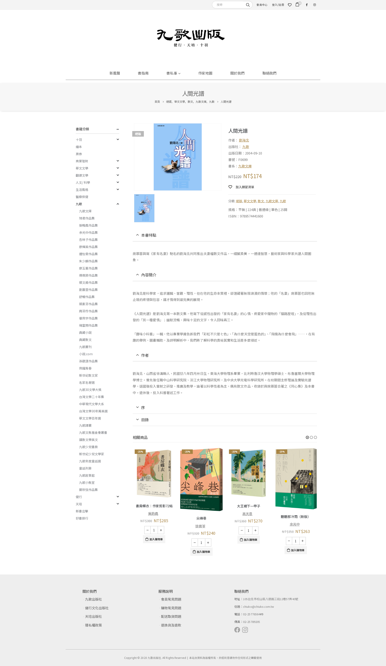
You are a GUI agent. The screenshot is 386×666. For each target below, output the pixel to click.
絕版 (239, 201)
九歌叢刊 (85, 346)
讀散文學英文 (88, 439)
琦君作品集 (87, 218)
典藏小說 (85, 332)
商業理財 (82, 161)
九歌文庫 (245, 166)
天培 (79, 504)
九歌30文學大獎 (90, 389)
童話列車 (85, 468)
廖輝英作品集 (88, 246)
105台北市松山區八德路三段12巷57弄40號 (270, 599)
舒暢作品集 (87, 296)
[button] (307, 437)
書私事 (171, 73)
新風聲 (114, 73)
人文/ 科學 (83, 182)
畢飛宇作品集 (88, 318)
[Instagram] (314, 4)
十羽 (79, 139)
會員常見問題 (171, 599)
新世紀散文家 (88, 375)
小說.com (86, 354)
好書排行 (82, 518)
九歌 (245, 146)
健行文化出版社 (97, 607)
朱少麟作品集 (88, 261)
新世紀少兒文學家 (91, 454)
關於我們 (237, 73)
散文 (261, 201)
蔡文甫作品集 (88, 282)
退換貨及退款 (171, 625)
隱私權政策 (93, 625)
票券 (79, 154)
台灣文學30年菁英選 (93, 411)
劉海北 (244, 140)
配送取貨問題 (171, 616)
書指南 (143, 73)
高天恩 (247, 513)
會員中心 (261, 4)
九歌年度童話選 (90, 461)
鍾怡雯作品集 (88, 254)
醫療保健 (82, 196)
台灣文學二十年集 (91, 397)
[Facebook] (306, 4)
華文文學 (250, 201)
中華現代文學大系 (91, 404)
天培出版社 (93, 616)
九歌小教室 (87, 482)
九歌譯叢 (85, 425)
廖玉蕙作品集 (88, 268)
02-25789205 (251, 622)
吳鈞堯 (153, 513)
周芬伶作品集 (88, 311)
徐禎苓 (200, 526)
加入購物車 (156, 539)
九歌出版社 (93, 599)
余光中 (295, 524)
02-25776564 (251, 614)
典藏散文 (85, 339)
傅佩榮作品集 (88, 275)
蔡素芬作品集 (88, 304)
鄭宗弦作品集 (88, 489)
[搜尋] (247, 4)
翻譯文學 (82, 175)
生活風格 (82, 189)
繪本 (79, 146)
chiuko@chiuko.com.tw (258, 606)
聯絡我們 (269, 73)
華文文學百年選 (90, 418)
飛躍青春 (85, 368)
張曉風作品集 (88, 225)
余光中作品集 (88, 232)
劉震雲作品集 (88, 289)
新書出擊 (82, 511)
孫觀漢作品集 (88, 361)
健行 (79, 497)
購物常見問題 (171, 607)
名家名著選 (87, 382)
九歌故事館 (87, 475)
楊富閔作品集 (88, 325)
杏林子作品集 (88, 239)
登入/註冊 (278, 4)
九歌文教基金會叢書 (93, 432)
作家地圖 (205, 73)
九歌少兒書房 (88, 447)
